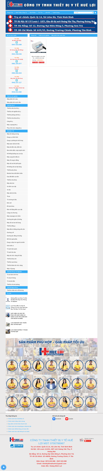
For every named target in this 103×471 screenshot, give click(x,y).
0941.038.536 (17, 54)
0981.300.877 (17, 63)
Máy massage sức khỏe (14, 216)
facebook (58, 418)
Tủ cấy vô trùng (11, 278)
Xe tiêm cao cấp (11, 186)
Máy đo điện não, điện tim (14, 147)
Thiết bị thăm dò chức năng (15, 265)
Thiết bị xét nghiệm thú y (14, 111)
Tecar (8, 196)
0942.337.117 (16, 82)
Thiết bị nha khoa (12, 180)
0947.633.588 (17, 44)
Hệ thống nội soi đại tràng (14, 166)
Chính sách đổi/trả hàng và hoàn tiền (18, 429)
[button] (95, 13)
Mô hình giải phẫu (12, 239)
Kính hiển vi (10, 245)
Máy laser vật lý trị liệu (13, 143)
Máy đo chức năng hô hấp (14, 255)
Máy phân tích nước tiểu (14, 102)
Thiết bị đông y (11, 226)
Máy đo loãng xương (13, 134)
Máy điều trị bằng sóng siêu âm (16, 229)
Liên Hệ (47, 12)
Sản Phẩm (33, 12)
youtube (70, 418)
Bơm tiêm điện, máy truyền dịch (16, 150)
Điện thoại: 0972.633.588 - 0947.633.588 (52, 461)
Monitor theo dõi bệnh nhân (15, 173)
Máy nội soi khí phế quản (14, 163)
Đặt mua (36, 62)
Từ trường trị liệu (12, 199)
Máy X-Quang (11, 268)
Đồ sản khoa (10, 206)
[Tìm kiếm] (93, 13)
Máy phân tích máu (12, 99)
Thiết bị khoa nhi (11, 258)
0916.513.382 (17, 92)
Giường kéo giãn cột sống (14, 219)
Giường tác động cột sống (14, 235)
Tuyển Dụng (55, 12)
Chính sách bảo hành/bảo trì (16, 418)
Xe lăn (9, 189)
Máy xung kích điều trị (13, 157)
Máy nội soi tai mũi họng (14, 222)
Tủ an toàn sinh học (12, 274)
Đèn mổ (9, 203)
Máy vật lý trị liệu (11, 193)
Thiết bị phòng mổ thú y (13, 115)
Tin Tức (40, 12)
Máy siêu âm (10, 183)
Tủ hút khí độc (11, 281)
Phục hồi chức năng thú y (14, 128)
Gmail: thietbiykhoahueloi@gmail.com (51, 463)
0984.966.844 (17, 73)
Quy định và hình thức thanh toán (17, 423)
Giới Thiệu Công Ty (21, 12)
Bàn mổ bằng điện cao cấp (14, 209)
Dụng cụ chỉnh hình (12, 137)
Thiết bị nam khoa (12, 262)
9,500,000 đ (40, 60)
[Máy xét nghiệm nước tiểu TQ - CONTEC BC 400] (38, 47)
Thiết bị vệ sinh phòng (13, 284)
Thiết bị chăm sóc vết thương (15, 290)
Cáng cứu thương (12, 212)
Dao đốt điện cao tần (13, 176)
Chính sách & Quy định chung (16, 421)
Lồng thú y (10, 121)
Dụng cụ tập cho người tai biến (16, 242)
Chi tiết (42, 62)
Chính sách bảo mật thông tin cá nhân (18, 431)
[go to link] (51, 5)
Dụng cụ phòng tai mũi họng (15, 140)
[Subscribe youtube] (87, 440)
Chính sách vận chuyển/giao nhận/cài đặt (19, 426)
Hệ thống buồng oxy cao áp (15, 153)
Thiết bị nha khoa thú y (13, 118)
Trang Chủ (10, 12)
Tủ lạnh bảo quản (12, 249)
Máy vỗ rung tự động (13, 160)
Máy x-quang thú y (12, 124)
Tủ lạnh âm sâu (11, 252)
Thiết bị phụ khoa (12, 170)
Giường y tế (10, 232)
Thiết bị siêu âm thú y (13, 108)
